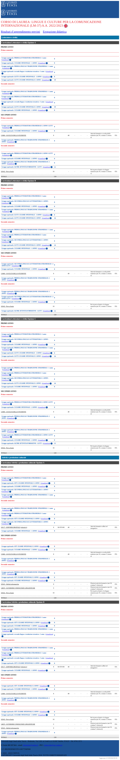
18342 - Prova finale (7, 171)
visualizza (5, 60)
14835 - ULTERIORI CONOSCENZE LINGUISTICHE (18, 588)
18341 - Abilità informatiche (10, 584)
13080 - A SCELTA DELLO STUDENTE (13, 135)
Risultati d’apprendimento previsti (20, 31)
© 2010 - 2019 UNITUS (10, 753)
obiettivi (24, 527)
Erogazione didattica (55, 31)
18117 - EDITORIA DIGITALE (10, 527)
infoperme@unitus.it (30, 745)
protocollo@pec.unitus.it (53, 745)
